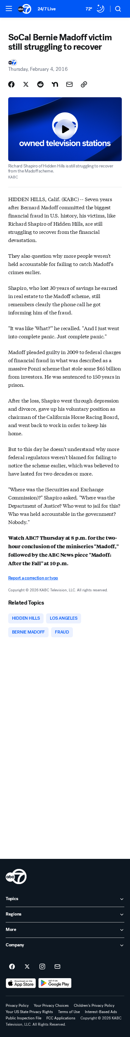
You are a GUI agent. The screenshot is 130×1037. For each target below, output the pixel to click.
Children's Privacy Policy (94, 1005)
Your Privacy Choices (51, 1005)
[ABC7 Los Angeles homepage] (24, 9)
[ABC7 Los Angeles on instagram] (42, 967)
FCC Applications (60, 1018)
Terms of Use (69, 1012)
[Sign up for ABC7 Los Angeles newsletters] (57, 967)
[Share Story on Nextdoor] (55, 84)
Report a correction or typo (33, 578)
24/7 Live (47, 9)
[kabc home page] (16, 876)
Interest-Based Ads (101, 1012)
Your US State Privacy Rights (29, 1012)
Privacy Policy (17, 1005)
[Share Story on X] (26, 84)
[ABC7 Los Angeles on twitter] (27, 967)
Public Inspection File (23, 1018)
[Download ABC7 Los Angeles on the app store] (21, 983)
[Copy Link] (84, 84)
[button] (8, 8)
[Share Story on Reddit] (40, 84)
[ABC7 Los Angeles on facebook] (12, 967)
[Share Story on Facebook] (11, 84)
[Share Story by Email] (69, 84)
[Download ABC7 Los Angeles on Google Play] (55, 983)
